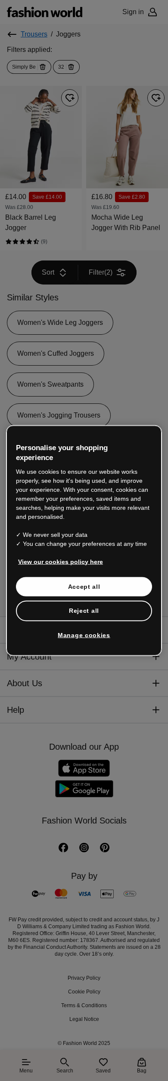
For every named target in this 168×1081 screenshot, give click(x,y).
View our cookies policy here (56, 561)
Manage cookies (84, 635)
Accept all (84, 586)
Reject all (84, 611)
